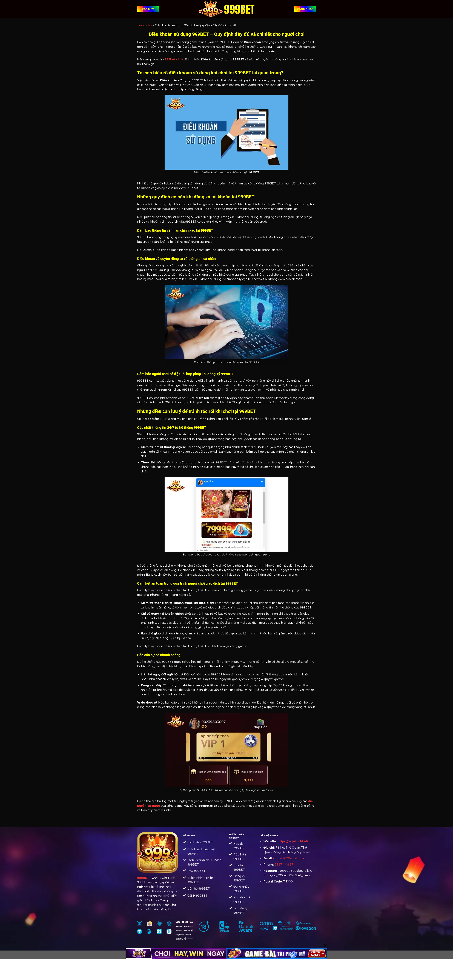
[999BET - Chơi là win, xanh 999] (227, 9)
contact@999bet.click (288, 858)
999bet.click (173, 59)
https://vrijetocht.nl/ (293, 841)
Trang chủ (144, 25)
